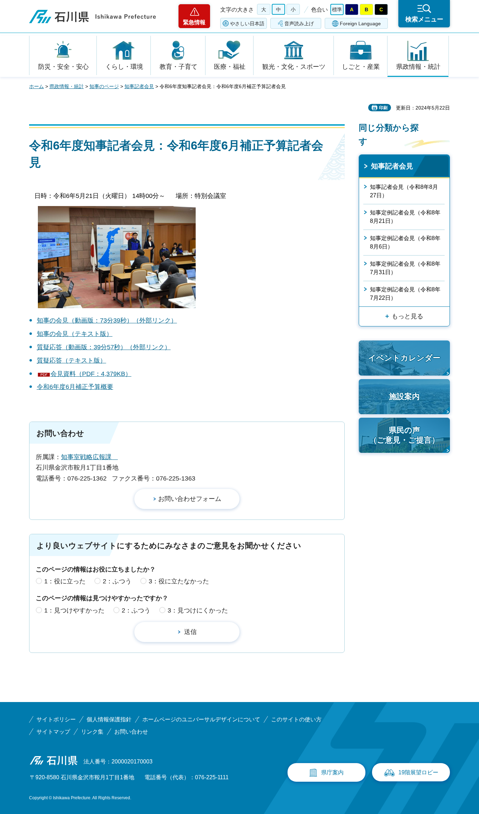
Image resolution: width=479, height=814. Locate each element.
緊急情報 (194, 22)
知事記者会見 (139, 86)
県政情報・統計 (418, 66)
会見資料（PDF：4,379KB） (90, 373)
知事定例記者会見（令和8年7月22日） (405, 293)
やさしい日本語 (247, 23)
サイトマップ (53, 732)
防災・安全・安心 (63, 66)
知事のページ (104, 86)
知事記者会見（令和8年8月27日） (404, 191)
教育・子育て (178, 66)
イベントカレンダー (404, 357)
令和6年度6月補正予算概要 (75, 386)
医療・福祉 (229, 66)
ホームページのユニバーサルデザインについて (201, 719)
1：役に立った (65, 581)
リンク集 (92, 732)
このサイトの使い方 (296, 719)
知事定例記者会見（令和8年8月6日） (405, 242)
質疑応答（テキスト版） (71, 360)
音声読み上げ (299, 23)
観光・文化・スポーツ (293, 66)
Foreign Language (360, 23)
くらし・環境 (124, 66)
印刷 (383, 107)
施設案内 (404, 396)
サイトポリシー (56, 719)
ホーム (36, 86)
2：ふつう (117, 581)
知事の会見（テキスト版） (75, 333)
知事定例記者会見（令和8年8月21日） (405, 217)
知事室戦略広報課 (89, 457)
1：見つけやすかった (74, 610)
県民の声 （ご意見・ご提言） (404, 435)
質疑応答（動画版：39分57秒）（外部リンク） (104, 347)
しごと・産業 (361, 66)
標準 (337, 9)
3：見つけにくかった (198, 610)
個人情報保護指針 (109, 719)
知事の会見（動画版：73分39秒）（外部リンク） (107, 320)
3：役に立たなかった (179, 581)
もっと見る (407, 316)
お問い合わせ (131, 732)
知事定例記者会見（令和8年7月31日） (405, 268)
